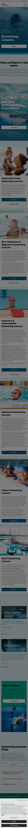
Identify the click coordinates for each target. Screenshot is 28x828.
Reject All (14, 821)
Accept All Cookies (14, 825)
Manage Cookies (14, 817)
